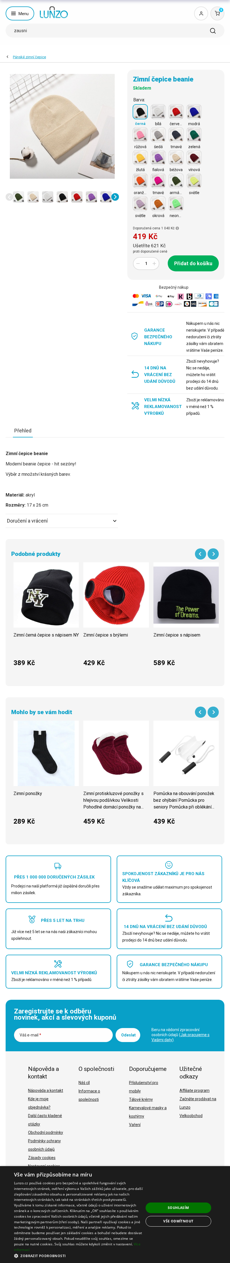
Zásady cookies (42, 1157)
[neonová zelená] (176, 204)
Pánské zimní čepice (29, 57)
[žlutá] (140, 158)
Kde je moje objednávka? (39, 1103)
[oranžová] (140, 181)
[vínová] (194, 158)
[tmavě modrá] (176, 135)
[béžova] (176, 158)
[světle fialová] (140, 204)
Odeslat (128, 1035)
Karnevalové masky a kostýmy (148, 1112)
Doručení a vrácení (27, 521)
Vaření (135, 1124)
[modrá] (194, 112)
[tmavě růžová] (158, 181)
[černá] (140, 112)
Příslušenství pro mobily (143, 1086)
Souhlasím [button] (178, 1207)
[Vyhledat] (213, 31)
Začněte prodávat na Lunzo (198, 1103)
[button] (9, 197)
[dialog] (115, 1214)
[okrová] (158, 204)
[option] (18, 196)
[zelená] (194, 135)
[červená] (176, 112)
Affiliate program (195, 1090)
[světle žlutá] (194, 181)
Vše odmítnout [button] (178, 1221)
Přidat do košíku (193, 263)
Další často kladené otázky (45, 1119)
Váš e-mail (30, 1035)
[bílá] (158, 112)
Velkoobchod (191, 1115)
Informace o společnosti (89, 1095)
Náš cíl (84, 1082)
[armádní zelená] (176, 181)
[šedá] (158, 135)
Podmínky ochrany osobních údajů (44, 1145)
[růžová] (140, 135)
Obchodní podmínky (45, 1132)
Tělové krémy (141, 1099)
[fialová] (158, 158)
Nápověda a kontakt (45, 1090)
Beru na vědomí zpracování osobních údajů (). (180, 1034)
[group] (46, 617)
